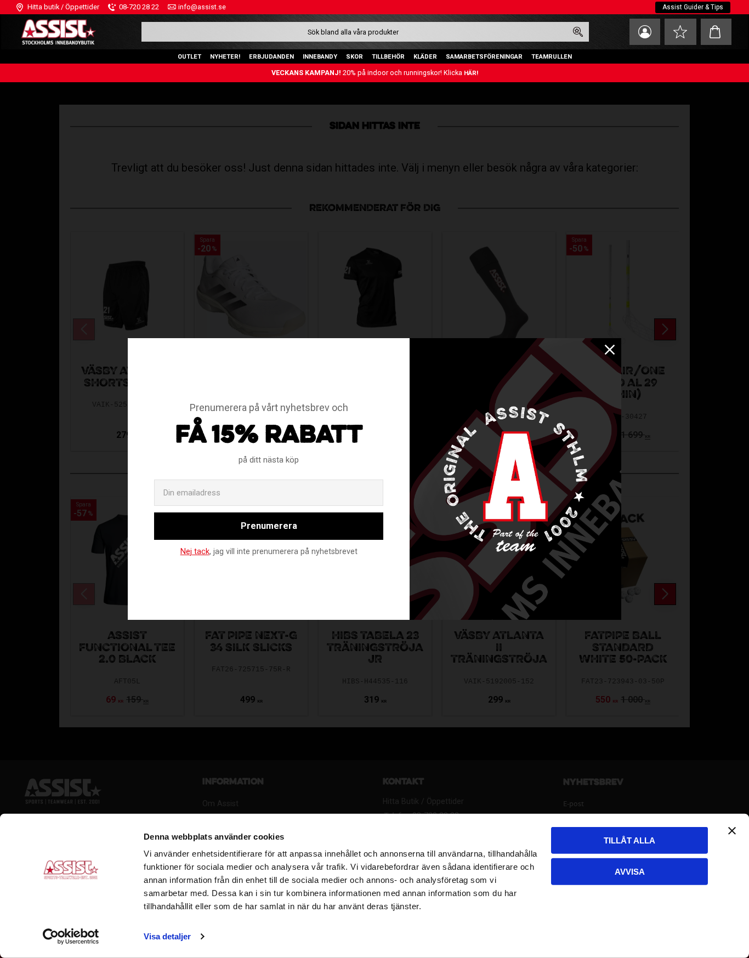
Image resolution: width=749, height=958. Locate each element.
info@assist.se (202, 7)
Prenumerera (269, 526)
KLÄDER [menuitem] (425, 56)
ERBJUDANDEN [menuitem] (271, 56)
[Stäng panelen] (732, 831)
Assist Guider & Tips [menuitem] (692, 7)
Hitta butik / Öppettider (63, 7)
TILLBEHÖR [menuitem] (388, 56)
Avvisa (630, 871)
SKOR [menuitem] (354, 56)
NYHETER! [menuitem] (225, 56)
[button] (680, 32)
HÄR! (471, 73)
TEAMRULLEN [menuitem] (551, 56)
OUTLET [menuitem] (189, 56)
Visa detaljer (167, 936)
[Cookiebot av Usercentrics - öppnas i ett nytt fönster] (71, 936)
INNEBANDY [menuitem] (320, 56)
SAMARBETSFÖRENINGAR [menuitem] (484, 56)
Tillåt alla (629, 840)
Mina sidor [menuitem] (644, 32)
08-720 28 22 (139, 7)
